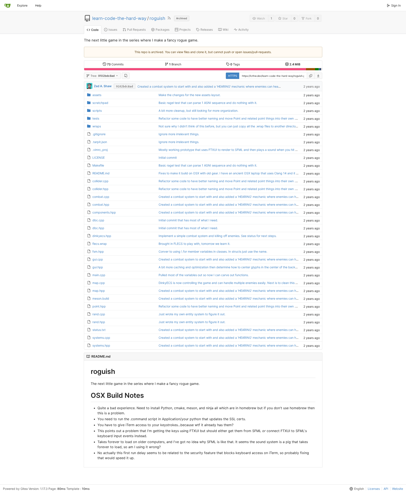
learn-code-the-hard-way (119, 18)
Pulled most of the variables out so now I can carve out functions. (204, 275)
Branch (175, 64)
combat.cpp (100, 196)
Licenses (374, 488)
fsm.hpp (98, 251)
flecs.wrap (99, 243)
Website (397, 488)
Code (95, 30)
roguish (157, 18)
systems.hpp (101, 345)
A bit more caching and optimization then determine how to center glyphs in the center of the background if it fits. (237, 267)
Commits (115, 64)
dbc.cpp (98, 220)
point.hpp (99, 306)
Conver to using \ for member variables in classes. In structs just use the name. (213, 251)
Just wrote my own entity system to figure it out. (192, 314)
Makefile (98, 165)
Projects (185, 29)
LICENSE (98, 157)
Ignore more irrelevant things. (179, 134)
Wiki (225, 29)
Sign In (396, 5)
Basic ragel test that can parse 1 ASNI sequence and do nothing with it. (208, 103)
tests (95, 118)
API (386, 488)
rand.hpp (98, 322)
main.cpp (98, 275)
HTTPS (232, 75)
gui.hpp (97, 267)
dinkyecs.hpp (101, 236)
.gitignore (99, 134)
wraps (96, 126)
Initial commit (168, 157)
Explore (22, 5)
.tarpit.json (99, 142)
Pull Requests (136, 29)
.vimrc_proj (100, 149)
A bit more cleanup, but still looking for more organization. (198, 110)
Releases (206, 29)
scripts (97, 110)
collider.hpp (100, 189)
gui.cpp (97, 259)
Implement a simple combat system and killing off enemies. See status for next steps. (218, 236)
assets (96, 95)
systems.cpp (101, 337)
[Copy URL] (310, 76)
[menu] (318, 76)
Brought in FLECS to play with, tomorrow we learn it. (194, 243)
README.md (101, 173)
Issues (112, 29)
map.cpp (98, 283)
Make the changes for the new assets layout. (190, 95)
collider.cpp (100, 181)
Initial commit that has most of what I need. (188, 220)
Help (38, 5)
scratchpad (100, 103)
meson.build (100, 298)
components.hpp (104, 212)
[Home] (7, 5)
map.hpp (98, 290)
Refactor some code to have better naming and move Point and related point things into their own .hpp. (230, 118)
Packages (162, 29)
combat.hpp (100, 204)
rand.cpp (98, 314)
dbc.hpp (98, 228)
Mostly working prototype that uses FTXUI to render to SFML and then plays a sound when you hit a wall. (231, 149)
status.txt (99, 330)
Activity (243, 29)
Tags (235, 64)
